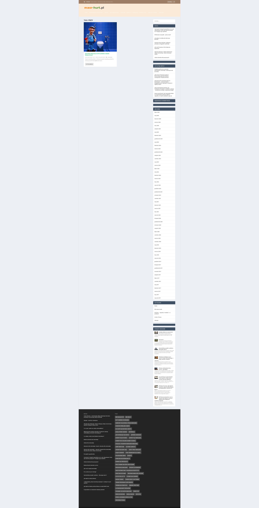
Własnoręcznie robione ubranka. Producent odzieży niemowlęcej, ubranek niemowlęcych (96, 432)
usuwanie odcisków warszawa (123, 491)
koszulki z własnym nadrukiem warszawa (126, 443)
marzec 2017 (157, 291)
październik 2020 (158, 221)
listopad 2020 (158, 218)
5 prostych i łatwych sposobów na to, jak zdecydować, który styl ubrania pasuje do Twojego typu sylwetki (164, 30)
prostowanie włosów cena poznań (125, 464)
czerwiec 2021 (158, 198)
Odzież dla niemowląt (89, 442)
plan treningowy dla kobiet (133, 452)
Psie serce (161, 339)
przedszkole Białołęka (121, 467)
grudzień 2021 (158, 188)
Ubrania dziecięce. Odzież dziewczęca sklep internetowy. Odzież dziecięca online (163, 53)
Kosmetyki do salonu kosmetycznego (125, 440)
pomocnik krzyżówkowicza (123, 458)
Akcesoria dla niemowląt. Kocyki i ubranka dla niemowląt (97, 446)
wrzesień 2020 (158, 225)
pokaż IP (129, 455)
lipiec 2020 (157, 231)
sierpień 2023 (158, 155)
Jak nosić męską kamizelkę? (90, 468)
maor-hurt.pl (89, 57)
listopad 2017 (158, 264)
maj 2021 (157, 201)
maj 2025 (157, 132)
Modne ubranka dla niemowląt (91, 439)
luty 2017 (157, 294)
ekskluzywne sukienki (121, 431)
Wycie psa (138, 494)
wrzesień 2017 (158, 271)
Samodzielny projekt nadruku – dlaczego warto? (166, 348)
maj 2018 (157, 245)
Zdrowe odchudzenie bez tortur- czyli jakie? (165, 368)
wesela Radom (130, 494)
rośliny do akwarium (134, 467)
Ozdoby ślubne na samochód (166, 332)
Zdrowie (161, 12)
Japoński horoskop (136, 434)
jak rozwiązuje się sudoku (122, 434)
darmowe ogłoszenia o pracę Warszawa (126, 423)
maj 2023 (157, 162)
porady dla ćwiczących (122, 461)
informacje (132, 431)
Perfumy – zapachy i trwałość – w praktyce (133, 12)
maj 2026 (157, 115)
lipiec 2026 (157, 112)
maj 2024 (157, 142)
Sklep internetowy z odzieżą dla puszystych (127, 470)
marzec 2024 (157, 148)
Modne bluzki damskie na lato (91, 465)
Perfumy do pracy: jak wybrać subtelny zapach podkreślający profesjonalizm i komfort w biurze (164, 387)
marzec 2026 (157, 122)
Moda (106, 12)
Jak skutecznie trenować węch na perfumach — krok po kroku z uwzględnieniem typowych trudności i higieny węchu (163, 82)
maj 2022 (157, 172)
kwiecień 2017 (158, 288)
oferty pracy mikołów (135, 449)
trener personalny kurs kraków (124, 482)
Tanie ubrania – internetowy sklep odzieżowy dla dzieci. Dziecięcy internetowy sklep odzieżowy (97, 416)
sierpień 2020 (158, 228)
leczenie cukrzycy (130, 446)
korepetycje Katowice (121, 437)
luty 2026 (157, 125)
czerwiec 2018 (158, 241)
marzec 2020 (157, 238)
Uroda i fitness (152, 12)
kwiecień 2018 (158, 248)
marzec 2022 (157, 178)
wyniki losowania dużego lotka (124, 497)
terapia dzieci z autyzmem (132, 479)
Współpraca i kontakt (96, 12)
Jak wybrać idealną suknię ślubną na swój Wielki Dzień (96, 486)
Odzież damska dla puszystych (162, 57)
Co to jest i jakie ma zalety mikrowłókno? (93, 428)
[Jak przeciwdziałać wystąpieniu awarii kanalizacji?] (100, 37)
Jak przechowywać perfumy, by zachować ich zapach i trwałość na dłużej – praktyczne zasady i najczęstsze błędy (164, 89)
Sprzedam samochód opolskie (135, 473)
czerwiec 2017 (158, 281)
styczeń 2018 (158, 258)
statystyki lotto (120, 476)
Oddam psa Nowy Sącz (121, 449)
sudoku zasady (119, 479)
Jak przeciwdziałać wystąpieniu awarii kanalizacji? (97, 54)
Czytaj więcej (89, 64)
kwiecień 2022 (158, 175)
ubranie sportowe (134, 485)
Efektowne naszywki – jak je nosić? (163, 34)
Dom (86, 12)
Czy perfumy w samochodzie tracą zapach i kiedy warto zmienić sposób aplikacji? (166, 378)
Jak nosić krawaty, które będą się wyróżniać (162, 48)
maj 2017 (157, 284)
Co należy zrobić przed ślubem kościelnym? (94, 436)
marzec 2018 (157, 251)
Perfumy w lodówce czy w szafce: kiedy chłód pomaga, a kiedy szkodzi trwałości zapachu (164, 358)
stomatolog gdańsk (132, 476)
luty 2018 (157, 255)
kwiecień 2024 (158, 145)
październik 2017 (158, 268)
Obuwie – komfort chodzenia (91, 420)
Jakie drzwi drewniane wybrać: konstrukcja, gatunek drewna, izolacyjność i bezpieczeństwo (162, 76)
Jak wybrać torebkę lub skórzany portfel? (162, 38)
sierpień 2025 (158, 128)
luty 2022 (157, 182)
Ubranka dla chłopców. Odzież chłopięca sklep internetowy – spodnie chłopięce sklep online (98, 424)
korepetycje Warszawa (135, 437)
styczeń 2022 (158, 185)
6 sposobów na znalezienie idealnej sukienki (94, 489)
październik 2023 (158, 152)
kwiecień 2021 (158, 205)
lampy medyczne (120, 446)
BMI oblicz (128, 417)
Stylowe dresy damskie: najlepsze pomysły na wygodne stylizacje (162, 43)
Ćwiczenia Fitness (120, 500)
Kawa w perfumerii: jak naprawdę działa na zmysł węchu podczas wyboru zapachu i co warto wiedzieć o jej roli (164, 94)
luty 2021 (157, 211)
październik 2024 (158, 138)
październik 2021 (158, 191)
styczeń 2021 (158, 215)
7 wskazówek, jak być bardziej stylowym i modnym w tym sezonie (97, 482)
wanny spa (136, 491)
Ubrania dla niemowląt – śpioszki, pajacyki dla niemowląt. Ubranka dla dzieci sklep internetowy (97, 450)
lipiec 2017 (157, 278)
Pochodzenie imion (120, 455)
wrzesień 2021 (158, 195)
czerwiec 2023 (158, 158)
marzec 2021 (157, 208)
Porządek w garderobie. (89, 454)
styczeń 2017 (158, 298)
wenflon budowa (120, 494)
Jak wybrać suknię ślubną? (90, 478)
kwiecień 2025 (158, 135)
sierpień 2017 (158, 274)
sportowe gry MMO (121, 473)
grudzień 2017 (158, 261)
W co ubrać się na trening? (90, 471)
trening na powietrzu (121, 485)
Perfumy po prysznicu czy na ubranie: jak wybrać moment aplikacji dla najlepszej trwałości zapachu (164, 398)
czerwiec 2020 (158, 235)
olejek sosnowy (120, 452)
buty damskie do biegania (122, 420)
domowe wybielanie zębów (122, 426)
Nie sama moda (114, 12)
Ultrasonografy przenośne (123, 488)
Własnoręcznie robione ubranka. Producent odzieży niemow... (104, 1)
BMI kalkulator (120, 417)
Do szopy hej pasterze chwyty (123, 429)
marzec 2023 (157, 165)
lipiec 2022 (157, 168)
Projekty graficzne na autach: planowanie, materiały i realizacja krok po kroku (164, 70)
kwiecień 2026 (158, 118)
